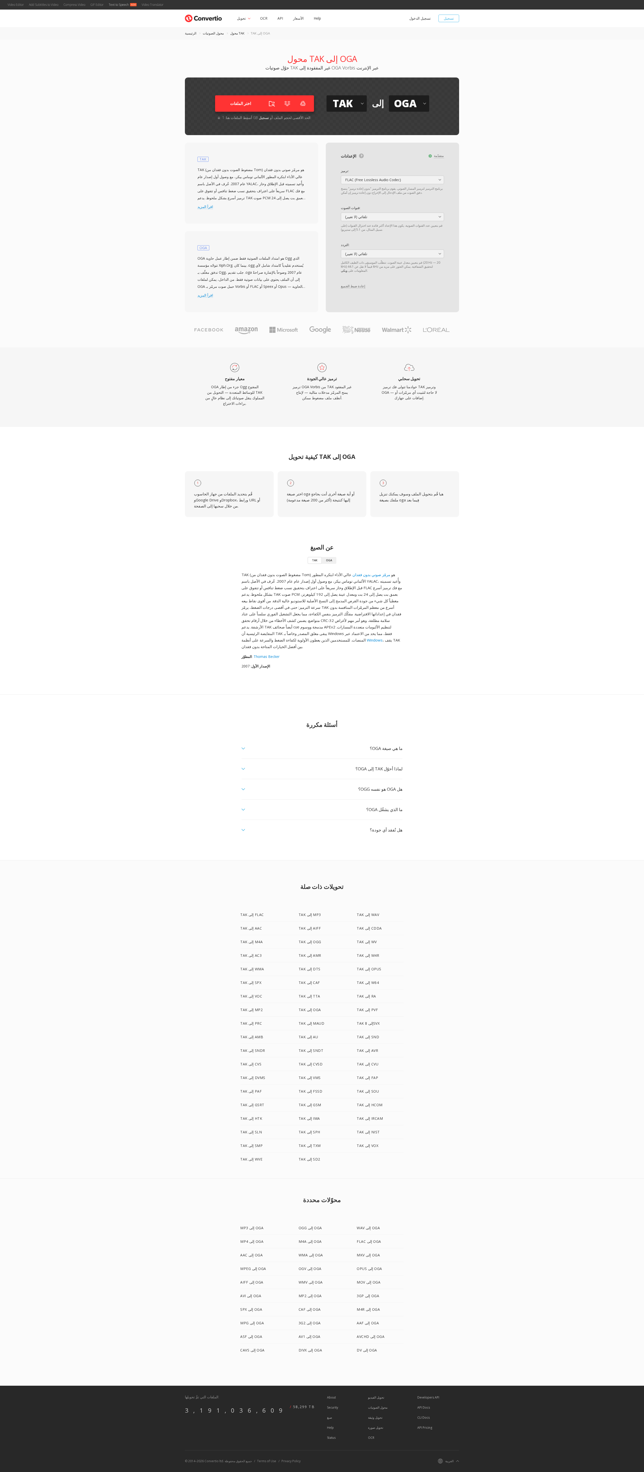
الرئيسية (190, 33)
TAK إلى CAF (309, 982)
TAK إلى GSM (310, 1104)
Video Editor (16, 5)
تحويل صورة (375, 1427)
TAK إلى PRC (251, 1023)
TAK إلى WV (367, 941)
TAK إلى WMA (252, 969)
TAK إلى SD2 (309, 1159)
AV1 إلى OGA (309, 1336)
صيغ (329, 1417)
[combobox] (392, 180)
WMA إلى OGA (311, 1255)
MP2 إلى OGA (310, 1295)
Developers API (428, 1397)
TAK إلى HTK (251, 1118)
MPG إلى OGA (252, 1323)
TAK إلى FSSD (311, 1091)
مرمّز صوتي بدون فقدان (371, 574)
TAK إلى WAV (368, 914)
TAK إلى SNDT (311, 1050)
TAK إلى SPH (309, 1132)
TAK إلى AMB (251, 1037)
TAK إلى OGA (310, 1009)
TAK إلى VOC (251, 996)
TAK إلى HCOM (370, 1104)
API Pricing (424, 1427)
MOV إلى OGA (368, 1282)
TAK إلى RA (366, 996)
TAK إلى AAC (251, 928)
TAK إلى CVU (367, 1064)
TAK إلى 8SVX (368, 1023)
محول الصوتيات (213, 33)
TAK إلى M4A (251, 941)
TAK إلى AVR (367, 1050)
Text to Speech (119, 5)
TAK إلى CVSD (311, 1064)
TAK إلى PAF (251, 1091)
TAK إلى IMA (309, 1118)
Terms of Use (266, 1461)
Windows (375, 640)
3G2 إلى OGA (310, 1323)
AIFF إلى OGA (251, 1282)
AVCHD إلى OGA (370, 1336)
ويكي (344, 270)
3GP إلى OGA (368, 1295)
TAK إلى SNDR (252, 1050)
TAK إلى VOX (367, 1145)
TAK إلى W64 (368, 982)
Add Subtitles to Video (43, 5)
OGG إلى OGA (310, 1227)
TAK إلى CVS (250, 1064)
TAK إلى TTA (309, 996)
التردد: (345, 245)
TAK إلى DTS (309, 969)
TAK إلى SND (368, 1037)
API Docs (423, 1407)
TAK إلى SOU (368, 1091)
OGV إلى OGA (310, 1268)
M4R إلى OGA (368, 1309)
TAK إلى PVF (367, 1009)
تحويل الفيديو (376, 1397)
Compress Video (74, 5)
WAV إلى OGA (368, 1227)
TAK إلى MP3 (310, 914)
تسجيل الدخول (420, 18)
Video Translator (153, 5)
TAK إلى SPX (250, 982)
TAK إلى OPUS (369, 969)
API (280, 18)
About (331, 1397)
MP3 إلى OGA (251, 1227)
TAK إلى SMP (251, 1145)
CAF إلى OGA (310, 1309)
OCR (263, 18)
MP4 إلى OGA (251, 1241)
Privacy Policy (291, 1461)
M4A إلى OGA (310, 1241)
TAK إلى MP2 (251, 1009)
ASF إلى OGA (251, 1336)
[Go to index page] (203, 17)
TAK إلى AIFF (310, 928)
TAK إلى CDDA (369, 928)
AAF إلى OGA (368, 1323)
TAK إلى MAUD (312, 1023)
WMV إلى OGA (311, 1282)
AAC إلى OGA (251, 1255)
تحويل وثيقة (375, 1417)
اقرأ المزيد (205, 207)
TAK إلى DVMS (252, 1077)
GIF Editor (97, 5)
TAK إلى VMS (310, 1077)
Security (332, 1407)
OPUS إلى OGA (369, 1268)
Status (331, 1438)
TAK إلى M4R (368, 955)
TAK (314, 560)
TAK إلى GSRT (252, 1104)
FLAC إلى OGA (369, 1241)
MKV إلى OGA (368, 1255)
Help (317, 18)
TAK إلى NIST (368, 1132)
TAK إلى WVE (251, 1159)
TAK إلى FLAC (252, 914)
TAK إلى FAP (367, 1077)
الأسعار (298, 18)
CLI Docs (423, 1417)
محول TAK (237, 33)
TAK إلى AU (308, 1037)
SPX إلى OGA (251, 1309)
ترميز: (345, 171)
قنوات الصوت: (350, 208)
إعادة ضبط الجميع (353, 286)
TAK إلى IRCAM (370, 1118)
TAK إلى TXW (310, 1145)
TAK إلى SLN (251, 1132)
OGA (329, 560)
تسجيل (449, 18)
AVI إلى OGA (250, 1295)
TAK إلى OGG (310, 941)
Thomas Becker (266, 656)
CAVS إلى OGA (252, 1350)
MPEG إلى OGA (253, 1268)
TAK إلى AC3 (251, 955)
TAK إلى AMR (310, 955)
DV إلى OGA (367, 1350)
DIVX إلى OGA (310, 1350)
